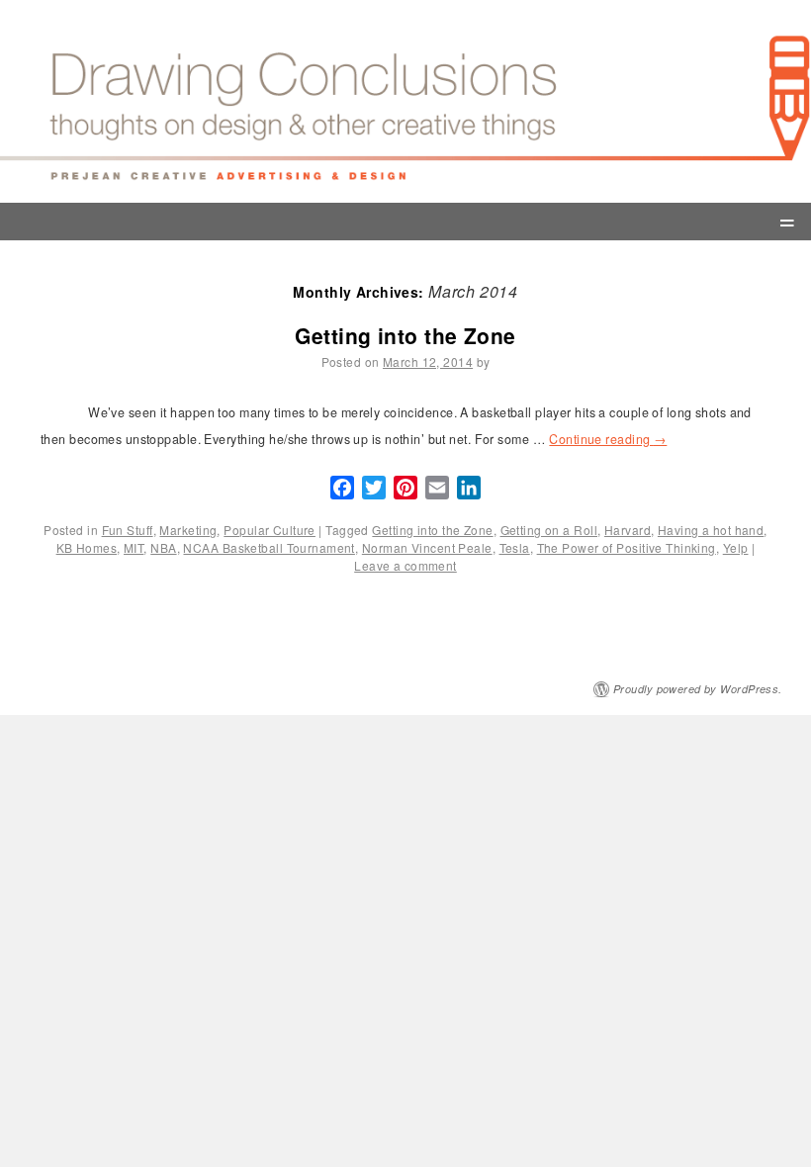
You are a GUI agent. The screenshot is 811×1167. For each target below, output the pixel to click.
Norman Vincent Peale (427, 547)
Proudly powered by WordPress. (697, 688)
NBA (163, 547)
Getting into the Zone (405, 335)
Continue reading (608, 439)
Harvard (627, 529)
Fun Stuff (127, 529)
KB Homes (87, 547)
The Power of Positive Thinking (626, 547)
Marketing (188, 529)
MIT (133, 547)
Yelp (736, 547)
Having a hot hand (711, 529)
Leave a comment (405, 565)
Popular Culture (269, 529)
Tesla (514, 547)
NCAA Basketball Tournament (268, 547)
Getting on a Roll (548, 529)
